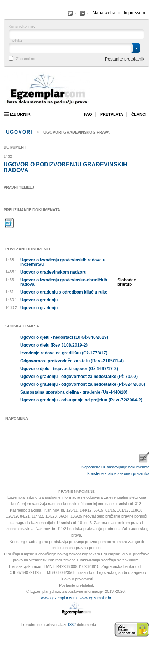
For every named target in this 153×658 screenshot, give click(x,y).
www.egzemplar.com (58, 598)
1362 (71, 624)
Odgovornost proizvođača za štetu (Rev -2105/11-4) (72, 360)
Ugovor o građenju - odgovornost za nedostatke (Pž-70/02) (79, 376)
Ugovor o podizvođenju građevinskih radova (65, 167)
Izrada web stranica (5, 629)
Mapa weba (104, 12)
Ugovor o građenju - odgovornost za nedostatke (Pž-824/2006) (82, 384)
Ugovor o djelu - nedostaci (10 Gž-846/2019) (64, 337)
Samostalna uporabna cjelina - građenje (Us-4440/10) (73, 392)
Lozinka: (16, 41)
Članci (138, 114)
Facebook (70, 13)
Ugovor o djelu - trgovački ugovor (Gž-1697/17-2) (69, 368)
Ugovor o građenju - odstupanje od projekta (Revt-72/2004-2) (81, 400)
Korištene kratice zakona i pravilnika (118, 473)
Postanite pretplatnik (124, 59)
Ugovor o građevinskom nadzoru (53, 272)
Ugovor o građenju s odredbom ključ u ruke (63, 292)
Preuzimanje (9, 223)
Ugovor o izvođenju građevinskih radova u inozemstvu (62, 262)
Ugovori (19, 132)
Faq (88, 114)
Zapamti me (26, 59)
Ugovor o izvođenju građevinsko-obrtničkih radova (63, 282)
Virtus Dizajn (5, 633)
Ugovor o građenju (39, 299)
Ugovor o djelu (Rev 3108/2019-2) (54, 345)
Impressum (134, 12)
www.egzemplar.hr (95, 598)
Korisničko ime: (22, 27)
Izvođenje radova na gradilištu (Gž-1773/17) (63, 353)
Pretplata (111, 114)
